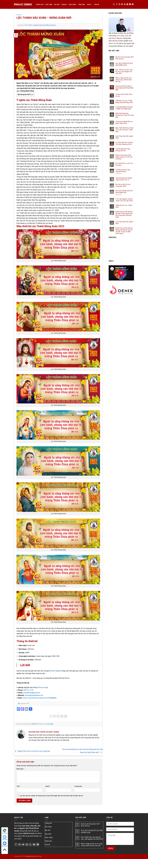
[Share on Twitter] (54, 716)
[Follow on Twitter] (122, 4)
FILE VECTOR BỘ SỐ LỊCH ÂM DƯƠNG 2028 (124, 64)
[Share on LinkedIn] (65, 716)
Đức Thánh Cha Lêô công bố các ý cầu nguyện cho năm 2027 (123, 71)
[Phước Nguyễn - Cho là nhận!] (23, 4)
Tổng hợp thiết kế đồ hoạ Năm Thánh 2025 (123, 122)
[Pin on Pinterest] (62, 716)
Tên (18, 786)
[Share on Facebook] (51, 716)
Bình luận (20, 769)
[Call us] (30, 844)
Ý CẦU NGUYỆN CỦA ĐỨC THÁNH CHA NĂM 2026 (124, 108)
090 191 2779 (28, 690)
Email (47, 786)
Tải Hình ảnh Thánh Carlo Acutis (123, 95)
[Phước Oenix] (43, 687)
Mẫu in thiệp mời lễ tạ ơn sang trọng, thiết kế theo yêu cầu (123, 79)
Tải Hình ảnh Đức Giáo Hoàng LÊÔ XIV (122, 150)
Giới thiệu (48, 827)
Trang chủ (39, 4)
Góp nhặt (48, 834)
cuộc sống (120, 36)
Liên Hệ (96, 4)
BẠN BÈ (64, 4)
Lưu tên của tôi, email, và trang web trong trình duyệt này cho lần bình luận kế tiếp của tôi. (51, 796)
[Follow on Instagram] (119, 4)
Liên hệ (47, 844)
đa (70, 104)
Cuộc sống (72, 4)
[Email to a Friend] (58, 716)
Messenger (5, 845)
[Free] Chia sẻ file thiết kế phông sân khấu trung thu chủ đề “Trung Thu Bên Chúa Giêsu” (123, 230)
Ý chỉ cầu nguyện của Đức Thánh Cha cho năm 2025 (124, 200)
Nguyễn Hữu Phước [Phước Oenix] (44, 25)
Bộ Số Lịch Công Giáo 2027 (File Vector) (124, 58)
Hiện (31, 94)
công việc (127, 36)
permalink (50, 724)
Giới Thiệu (48, 4)
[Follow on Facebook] (117, 4)
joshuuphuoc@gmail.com (31, 693)
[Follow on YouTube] (132, 4)
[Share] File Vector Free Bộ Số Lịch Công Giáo (33, 751)
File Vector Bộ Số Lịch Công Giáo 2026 (122, 185)
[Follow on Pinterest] (127, 4)
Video (89, 4)
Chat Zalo (4, 839)
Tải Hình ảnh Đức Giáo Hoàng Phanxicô (122, 170)
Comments (118, 173)
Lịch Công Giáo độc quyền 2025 (124, 222)
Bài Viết (57, 4)
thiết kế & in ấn (28, 833)
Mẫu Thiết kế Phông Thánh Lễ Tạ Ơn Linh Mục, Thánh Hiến (124, 129)
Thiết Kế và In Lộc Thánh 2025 (123, 206)
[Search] (114, 4)
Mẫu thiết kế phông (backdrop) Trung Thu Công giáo (124, 115)
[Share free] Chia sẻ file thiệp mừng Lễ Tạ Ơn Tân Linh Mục (123, 157)
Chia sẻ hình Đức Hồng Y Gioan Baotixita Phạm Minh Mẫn (124, 88)
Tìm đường (4, 833)
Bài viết (47, 830)
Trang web (78, 786)
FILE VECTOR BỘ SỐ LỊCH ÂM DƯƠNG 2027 (124, 191)
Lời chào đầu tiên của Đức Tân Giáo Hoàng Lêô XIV (124, 143)
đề (82, 104)
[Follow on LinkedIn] (130, 4)
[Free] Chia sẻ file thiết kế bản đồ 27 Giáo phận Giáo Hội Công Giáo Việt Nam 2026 (124, 214)
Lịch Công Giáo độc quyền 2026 (124, 137)
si (87, 104)
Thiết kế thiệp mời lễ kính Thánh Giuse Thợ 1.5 (123, 179)
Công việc (81, 4)
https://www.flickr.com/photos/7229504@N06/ (40, 698)
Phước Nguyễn (56, 671)
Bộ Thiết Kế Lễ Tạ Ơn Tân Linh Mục (124, 164)
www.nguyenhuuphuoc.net (34, 695)
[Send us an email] (125, 4)
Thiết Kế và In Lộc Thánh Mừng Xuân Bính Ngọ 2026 (124, 101)
